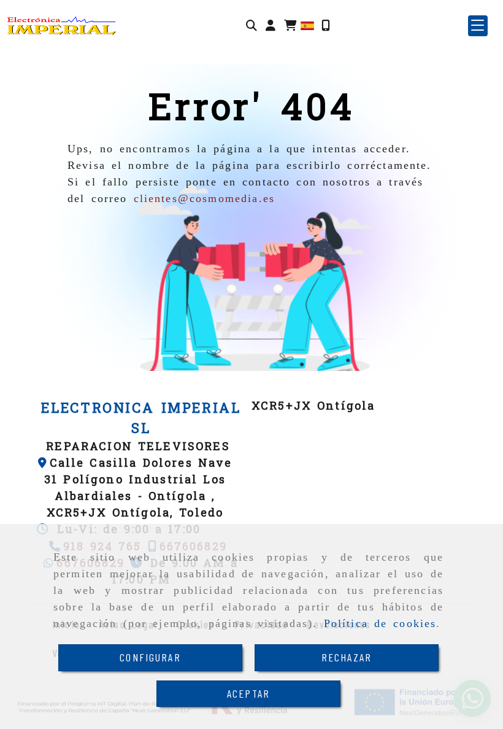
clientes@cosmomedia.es (204, 198)
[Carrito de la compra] (290, 25)
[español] (307, 24)
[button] (270, 25)
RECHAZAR (346, 657)
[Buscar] (251, 25)
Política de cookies (380, 623)
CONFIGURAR (150, 657)
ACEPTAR (248, 693)
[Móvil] (325, 25)
